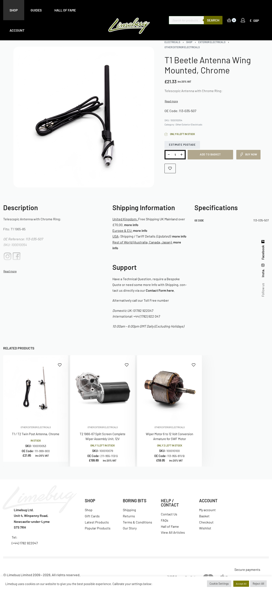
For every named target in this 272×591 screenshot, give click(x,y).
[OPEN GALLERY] (83, 117)
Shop (189, 42)
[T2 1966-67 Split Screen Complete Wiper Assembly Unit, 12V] (102, 387)
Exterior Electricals (211, 42)
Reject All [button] (258, 583)
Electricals (172, 42)
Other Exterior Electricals (182, 47)
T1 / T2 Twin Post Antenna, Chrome (35, 434)
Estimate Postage (182, 144)
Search (213, 20)
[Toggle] (171, 101)
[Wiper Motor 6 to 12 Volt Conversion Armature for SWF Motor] (169, 387)
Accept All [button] (241, 583)
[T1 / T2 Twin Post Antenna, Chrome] (35, 387)
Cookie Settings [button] (219, 583)
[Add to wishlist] (170, 168)
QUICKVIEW (51, 414)
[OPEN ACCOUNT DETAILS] (243, 20)
